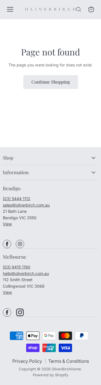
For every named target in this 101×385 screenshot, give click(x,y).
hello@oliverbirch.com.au (26, 273)
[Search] (78, 9)
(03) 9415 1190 (16, 267)
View (7, 223)
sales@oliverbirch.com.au (26, 205)
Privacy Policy (27, 361)
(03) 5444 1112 (16, 198)
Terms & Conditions (68, 361)
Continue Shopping (50, 82)
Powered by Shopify (50, 375)
